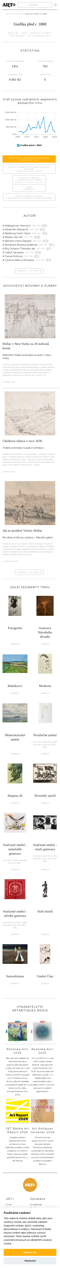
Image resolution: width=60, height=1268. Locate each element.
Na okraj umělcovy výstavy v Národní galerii (27, 537)
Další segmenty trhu (39, 36)
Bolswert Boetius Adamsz (21, 244)
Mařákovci (15, 686)
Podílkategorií (29, 188)
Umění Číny (45, 976)
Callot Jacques (14, 252)
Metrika (17, 14)
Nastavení (30, 1260)
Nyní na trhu (17, 36)
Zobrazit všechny (28, 271)
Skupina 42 (15, 795)
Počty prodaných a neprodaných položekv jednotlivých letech (29, 169)
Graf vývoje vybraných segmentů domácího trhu (29, 159)
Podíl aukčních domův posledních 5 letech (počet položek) (29, 197)
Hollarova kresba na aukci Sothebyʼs (23, 447)
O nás (9, 1204)
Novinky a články (41, 33)
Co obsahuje (36, 1204)
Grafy (25, 33)
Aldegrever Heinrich (17, 225)
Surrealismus (15, 976)
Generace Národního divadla (45, 632)
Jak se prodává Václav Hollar (22, 530)
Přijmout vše (30, 1252)
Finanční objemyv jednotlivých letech (29, 179)
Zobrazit (15, 644)
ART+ (8, 14)
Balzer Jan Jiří (13, 237)
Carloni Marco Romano (19, 260)
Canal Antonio (14, 256)
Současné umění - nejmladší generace (15, 849)
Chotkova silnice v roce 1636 (22, 441)
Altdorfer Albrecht (16, 229)
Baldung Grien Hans (17, 233)
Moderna (45, 686)
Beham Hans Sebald (18, 240)
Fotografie (15, 628)
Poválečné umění (45, 735)
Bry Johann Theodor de (20, 248)
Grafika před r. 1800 (36, 14)
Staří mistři (45, 911)
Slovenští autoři (45, 795)
